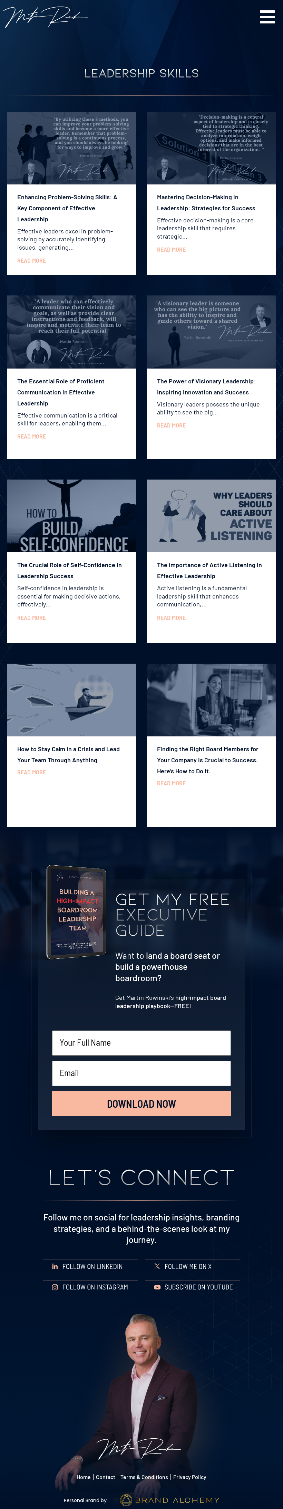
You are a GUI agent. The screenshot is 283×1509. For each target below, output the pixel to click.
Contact (105, 1476)
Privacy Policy (189, 1476)
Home (84, 1476)
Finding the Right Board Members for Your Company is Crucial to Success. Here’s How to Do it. (207, 760)
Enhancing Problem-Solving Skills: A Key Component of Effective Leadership (67, 208)
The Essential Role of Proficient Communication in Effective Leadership (61, 392)
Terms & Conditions (144, 1476)
